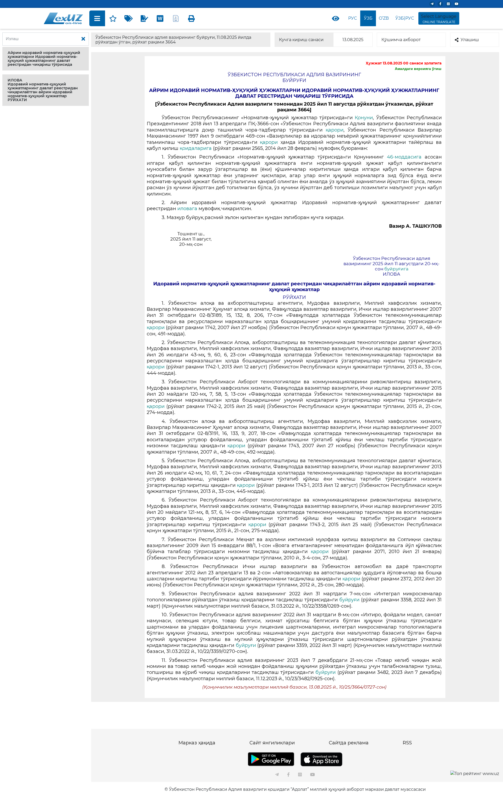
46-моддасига (404, 157)
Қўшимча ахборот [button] (401, 39)
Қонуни (364, 118)
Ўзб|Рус (404, 18)
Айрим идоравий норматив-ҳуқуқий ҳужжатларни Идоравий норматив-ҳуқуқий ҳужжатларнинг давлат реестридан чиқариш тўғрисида (44, 58)
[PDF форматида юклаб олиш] (176, 18)
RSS (407, 743)
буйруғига (396, 268)
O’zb (384, 18)
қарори (334, 130)
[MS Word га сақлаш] (160, 18)
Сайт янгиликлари (272, 743)
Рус (352, 18)
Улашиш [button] (470, 39)
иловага (187, 208)
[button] (45, 58)
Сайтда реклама (349, 743)
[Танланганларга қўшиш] (113, 18)
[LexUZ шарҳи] (144, 18)
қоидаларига (196, 148)
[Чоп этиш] (191, 18)
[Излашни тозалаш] (83, 39)
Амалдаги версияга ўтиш (418, 69)
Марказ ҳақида (196, 743)
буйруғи (349, 600)
